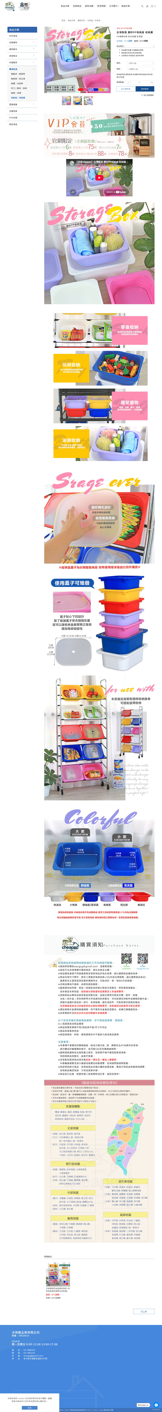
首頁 (63, 20)
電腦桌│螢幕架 (18, 73)
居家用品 (13, 124)
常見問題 (101, 5)
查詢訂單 (125, 5)
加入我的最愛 (148, 95)
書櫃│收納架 (17, 83)
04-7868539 (29, 1350)
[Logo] (18, 6)
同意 (30, 1408)
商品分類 (65, 5)
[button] (142, 5)
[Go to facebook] (156, 1405)
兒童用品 (13, 111)
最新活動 (89, 5)
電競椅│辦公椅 (18, 78)
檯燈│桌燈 (16, 92)
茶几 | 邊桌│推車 (19, 88)
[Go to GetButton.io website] (156, 1409)
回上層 (144, 1311)
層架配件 (13, 49)
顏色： (119, 63)
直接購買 (145, 89)
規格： (119, 69)
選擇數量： (121, 82)
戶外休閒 (13, 117)
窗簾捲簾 (13, 104)
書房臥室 (81, 20)
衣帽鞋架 (13, 62)
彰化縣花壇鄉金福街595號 (35, 1358)
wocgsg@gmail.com (33, 1355)
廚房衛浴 (13, 55)
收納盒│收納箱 (94, 20)
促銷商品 (77, 5)
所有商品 (13, 35)
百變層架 (13, 42)
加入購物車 (126, 89)
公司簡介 (113, 5)
